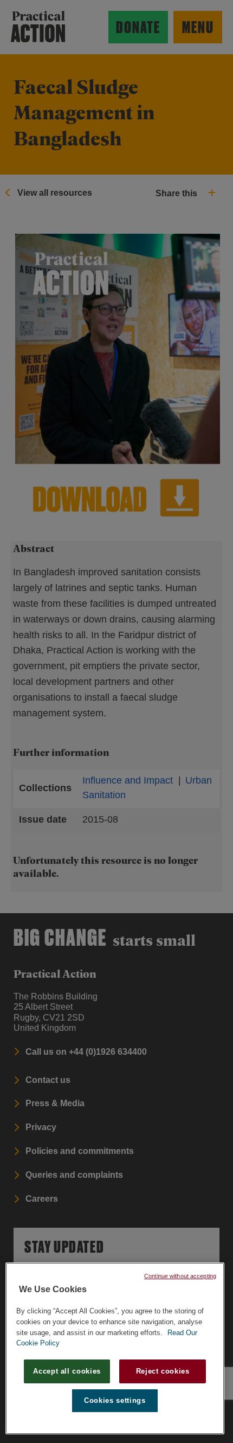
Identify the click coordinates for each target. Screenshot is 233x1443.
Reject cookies (163, 1371)
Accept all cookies (67, 1371)
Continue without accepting (180, 1276)
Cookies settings (115, 1400)
